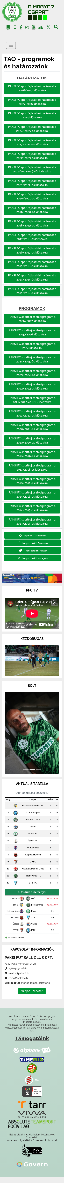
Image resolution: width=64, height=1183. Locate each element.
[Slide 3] (38, 677)
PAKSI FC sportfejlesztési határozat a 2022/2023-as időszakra (32, 156)
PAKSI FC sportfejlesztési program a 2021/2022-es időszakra (32, 413)
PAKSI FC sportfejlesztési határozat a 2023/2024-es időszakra (32, 142)
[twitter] (48, 27)
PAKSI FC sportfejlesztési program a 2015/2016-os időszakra (32, 494)
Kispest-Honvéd (33, 860)
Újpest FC (33, 846)
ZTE (33, 923)
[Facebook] (21, 28)
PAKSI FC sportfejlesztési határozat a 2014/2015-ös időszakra (32, 277)
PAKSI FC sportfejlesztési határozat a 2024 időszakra (32, 115)
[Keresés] (56, 28)
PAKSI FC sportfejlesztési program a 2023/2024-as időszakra (32, 373)
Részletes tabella (16, 943)
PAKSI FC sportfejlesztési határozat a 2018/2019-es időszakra (32, 223)
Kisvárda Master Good (33, 874)
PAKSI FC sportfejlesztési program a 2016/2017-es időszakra (32, 481)
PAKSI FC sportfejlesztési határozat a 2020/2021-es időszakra (32, 196)
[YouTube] (33, 28)
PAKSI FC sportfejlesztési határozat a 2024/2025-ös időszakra (32, 129)
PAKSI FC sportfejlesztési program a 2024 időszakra (32, 346)
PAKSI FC (33, 839)
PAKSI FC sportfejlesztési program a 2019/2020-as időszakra (32, 440)
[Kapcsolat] (15, 27)
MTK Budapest (33, 818)
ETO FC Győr (33, 825)
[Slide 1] (26, 677)
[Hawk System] (32, 1155)
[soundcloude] (40, 27)
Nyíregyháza (33, 853)
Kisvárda (14, 904)
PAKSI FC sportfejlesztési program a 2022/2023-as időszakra (32, 386)
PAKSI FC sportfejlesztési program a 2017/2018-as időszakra (32, 467)
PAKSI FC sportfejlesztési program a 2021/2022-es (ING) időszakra (32, 400)
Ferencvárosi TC (33, 881)
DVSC (33, 867)
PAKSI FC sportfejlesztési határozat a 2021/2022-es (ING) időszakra (32, 169)
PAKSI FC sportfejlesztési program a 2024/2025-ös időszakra (32, 359)
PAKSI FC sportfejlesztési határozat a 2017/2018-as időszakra (32, 237)
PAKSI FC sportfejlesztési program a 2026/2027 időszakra (32, 319)
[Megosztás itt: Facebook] (32, 543)
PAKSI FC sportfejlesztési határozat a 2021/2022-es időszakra (32, 183)
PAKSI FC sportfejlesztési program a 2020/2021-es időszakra (32, 427)
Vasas (33, 832)
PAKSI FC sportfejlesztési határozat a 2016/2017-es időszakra (32, 250)
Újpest (16, 929)
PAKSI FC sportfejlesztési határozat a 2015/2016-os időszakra (32, 264)
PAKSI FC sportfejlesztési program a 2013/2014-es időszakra (32, 521)
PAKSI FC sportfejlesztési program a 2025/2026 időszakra (32, 332)
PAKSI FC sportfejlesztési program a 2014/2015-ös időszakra (32, 508)
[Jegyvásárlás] (8, 27)
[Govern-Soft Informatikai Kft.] (32, 1170)
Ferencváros (37, 910)
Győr (33, 904)
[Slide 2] (32, 677)
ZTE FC (33, 888)
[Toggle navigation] (11, 45)
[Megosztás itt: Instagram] (32, 558)
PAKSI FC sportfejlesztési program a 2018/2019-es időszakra (32, 454)
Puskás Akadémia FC (33, 811)
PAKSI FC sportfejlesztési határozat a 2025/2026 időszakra (32, 102)
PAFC (16, 910)
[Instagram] (27, 28)
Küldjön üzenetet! (32, 996)
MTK (33, 936)
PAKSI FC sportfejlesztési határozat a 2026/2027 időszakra (32, 88)
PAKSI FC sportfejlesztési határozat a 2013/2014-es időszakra (32, 291)
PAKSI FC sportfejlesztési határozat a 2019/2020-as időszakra (32, 210)
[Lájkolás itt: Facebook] (32, 535)
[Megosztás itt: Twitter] (32, 550)
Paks (33, 917)
